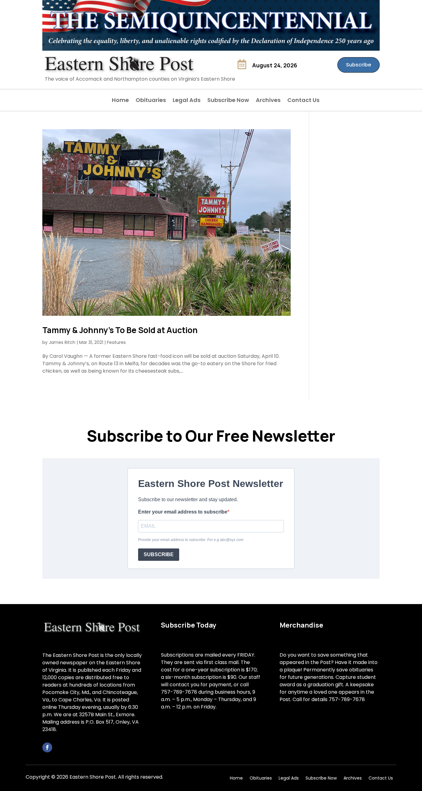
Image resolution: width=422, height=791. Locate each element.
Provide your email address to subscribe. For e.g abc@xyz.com (190, 540)
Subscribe (358, 64)
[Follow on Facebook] (47, 747)
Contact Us (303, 101)
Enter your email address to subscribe (182, 511)
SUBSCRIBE (159, 554)
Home (120, 101)
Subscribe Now (228, 101)
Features (116, 342)
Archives (268, 101)
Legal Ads (186, 101)
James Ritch (62, 342)
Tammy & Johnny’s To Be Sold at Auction (120, 330)
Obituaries (151, 101)
